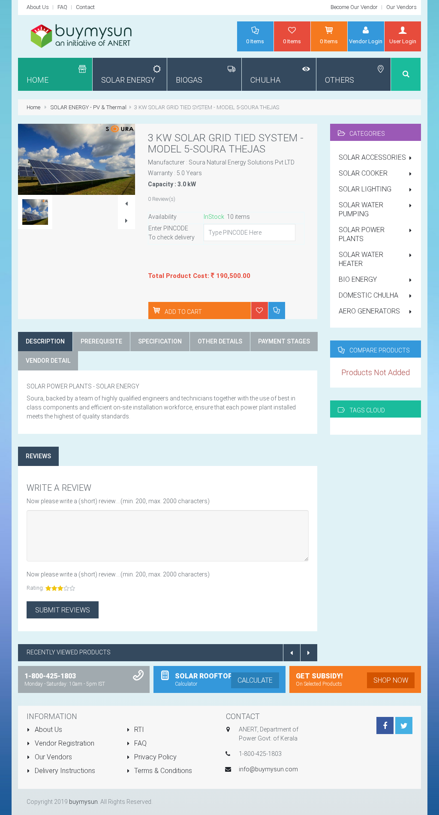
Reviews (38, 456)
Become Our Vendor (354, 7)
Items (255, 41)
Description (45, 341)
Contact (85, 7)
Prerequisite (101, 341)
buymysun (83, 801)
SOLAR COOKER (363, 173)
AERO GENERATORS (369, 311)
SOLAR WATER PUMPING (361, 209)
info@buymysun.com (268, 769)
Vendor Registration (63, 743)
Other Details (220, 341)
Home (33, 107)
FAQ (62, 7)
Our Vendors (401, 7)
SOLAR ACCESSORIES (372, 157)
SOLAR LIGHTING (365, 189)
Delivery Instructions (64, 771)
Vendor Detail (48, 360)
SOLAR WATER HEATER (361, 259)
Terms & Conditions (162, 771)
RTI (138, 729)
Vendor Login (365, 41)
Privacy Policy (154, 757)
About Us (38, 7)
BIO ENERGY (358, 279)
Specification (160, 341)
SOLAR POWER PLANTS (362, 234)
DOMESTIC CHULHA (368, 295)
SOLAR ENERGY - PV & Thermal (88, 107)
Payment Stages (284, 341)
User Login (402, 41)
